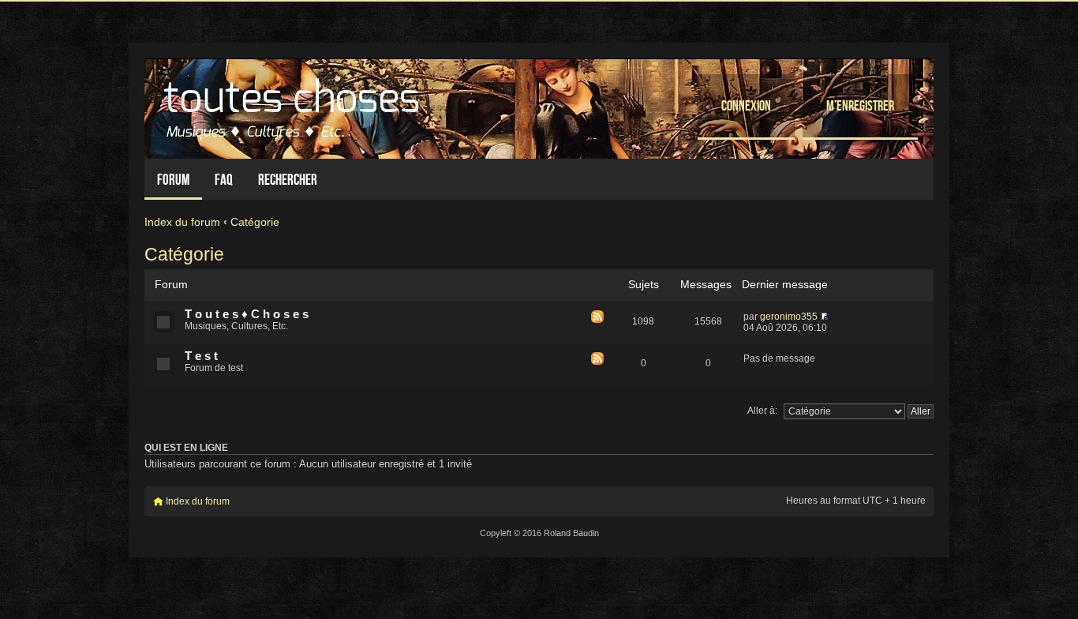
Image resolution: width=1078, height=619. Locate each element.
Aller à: (762, 410)
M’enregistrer (860, 105)
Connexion (746, 105)
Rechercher (287, 179)
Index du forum (182, 222)
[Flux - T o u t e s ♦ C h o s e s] (597, 317)
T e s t (201, 356)
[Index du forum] (293, 104)
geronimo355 (789, 316)
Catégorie (254, 222)
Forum (173, 179)
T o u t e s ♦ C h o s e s (247, 314)
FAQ (224, 179)
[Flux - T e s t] (597, 359)
